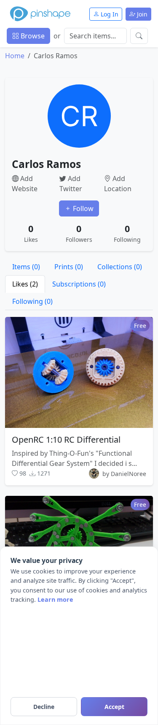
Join (141, 14)
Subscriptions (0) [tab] (79, 284)
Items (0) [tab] (26, 266)
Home (14, 55)
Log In (108, 14)
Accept (114, 707)
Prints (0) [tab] (68, 266)
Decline (43, 707)
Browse (32, 36)
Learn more (55, 599)
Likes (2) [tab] (25, 284)
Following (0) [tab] (32, 301)
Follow (82, 208)
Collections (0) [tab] (119, 266)
